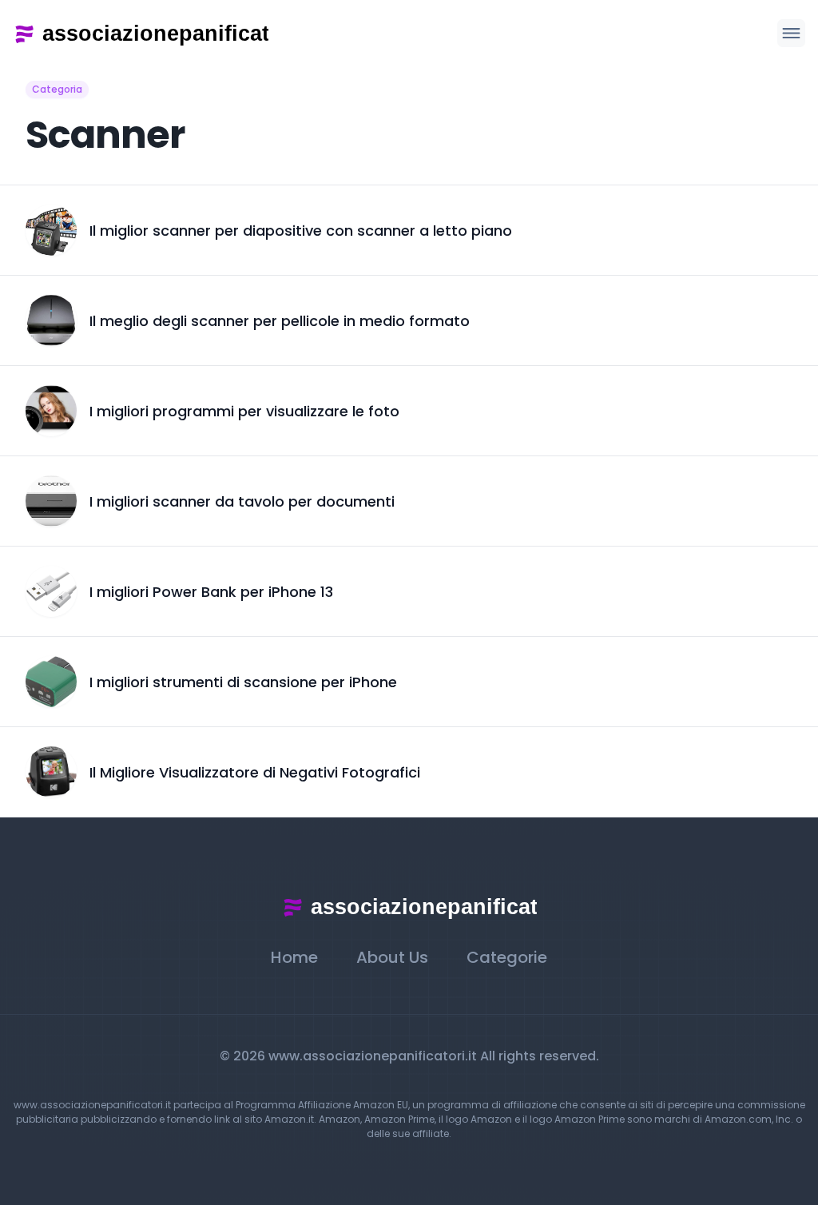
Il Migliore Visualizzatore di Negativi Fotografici (254, 772)
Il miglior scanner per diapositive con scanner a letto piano (300, 231)
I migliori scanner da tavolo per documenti (242, 501)
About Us (392, 957)
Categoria (57, 89)
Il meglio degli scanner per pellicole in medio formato (279, 321)
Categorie (507, 957)
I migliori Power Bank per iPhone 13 (211, 592)
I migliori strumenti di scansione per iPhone (243, 682)
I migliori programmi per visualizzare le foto (244, 411)
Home (294, 957)
